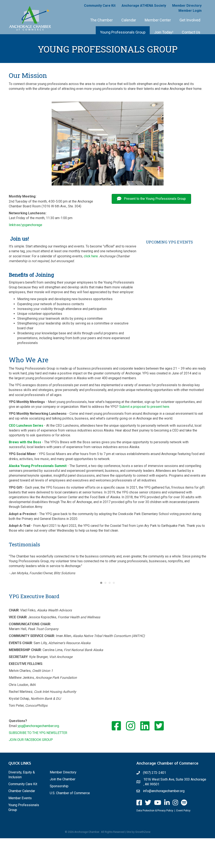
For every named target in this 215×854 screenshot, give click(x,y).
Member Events (20, 798)
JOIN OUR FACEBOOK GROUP (31, 740)
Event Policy (183, 810)
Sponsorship (59, 786)
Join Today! (163, 32)
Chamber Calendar (21, 791)
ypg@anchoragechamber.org (38, 726)
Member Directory (187, 6)
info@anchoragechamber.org (164, 791)
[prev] (19, 143)
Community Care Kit (99, 6)
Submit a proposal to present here (144, 407)
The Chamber (101, 20)
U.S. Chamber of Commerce (70, 793)
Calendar (128, 20)
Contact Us (191, 32)
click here (91, 256)
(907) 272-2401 (154, 773)
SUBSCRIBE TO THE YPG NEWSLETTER (38, 733)
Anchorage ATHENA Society (144, 6)
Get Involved (190, 20)
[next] (195, 143)
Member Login (190, 11)
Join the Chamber (62, 779)
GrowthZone (142, 831)
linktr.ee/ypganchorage (25, 225)
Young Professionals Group (123, 32)
